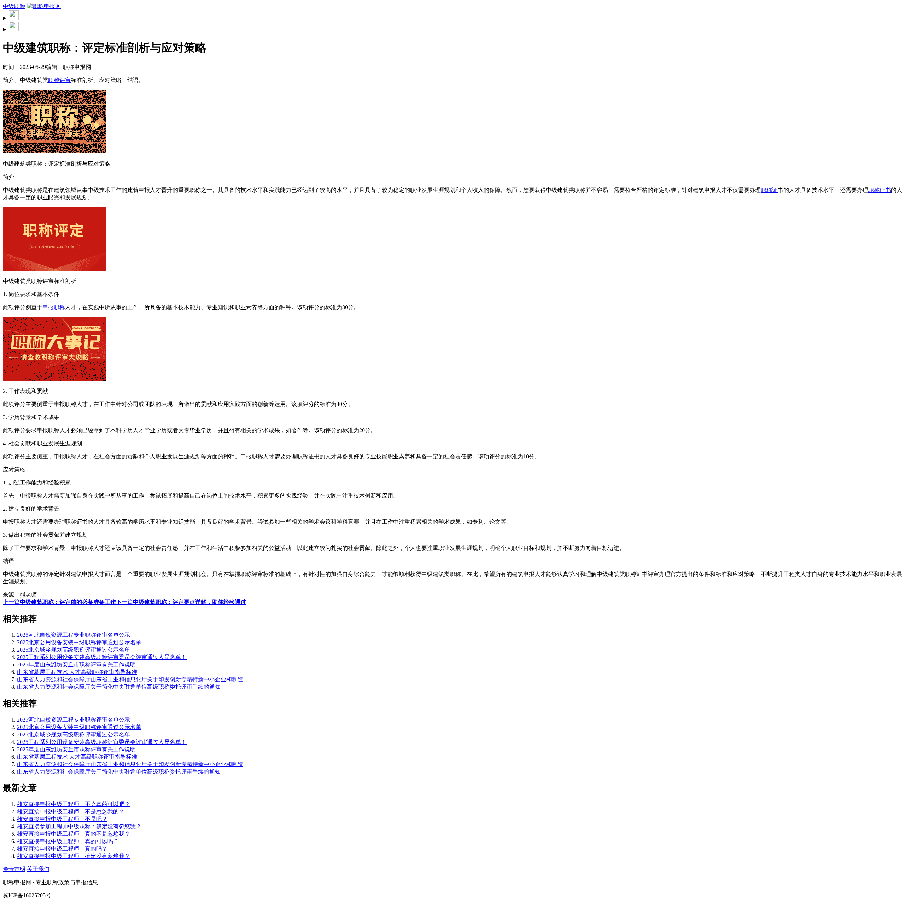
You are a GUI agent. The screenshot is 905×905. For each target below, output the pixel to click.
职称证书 (879, 190)
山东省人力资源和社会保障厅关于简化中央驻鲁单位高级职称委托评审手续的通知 (119, 687)
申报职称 (53, 307)
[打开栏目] (452, 27)
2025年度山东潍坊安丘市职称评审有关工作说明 (76, 665)
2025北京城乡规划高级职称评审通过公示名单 (73, 650)
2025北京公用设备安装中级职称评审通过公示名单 (79, 642)
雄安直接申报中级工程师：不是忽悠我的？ (70, 812)
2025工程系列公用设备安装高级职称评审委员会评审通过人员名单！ (102, 657)
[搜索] (452, 16)
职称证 (769, 190)
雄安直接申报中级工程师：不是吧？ (62, 819)
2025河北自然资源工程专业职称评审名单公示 (73, 635)
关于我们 (38, 869)
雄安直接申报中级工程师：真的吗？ (62, 849)
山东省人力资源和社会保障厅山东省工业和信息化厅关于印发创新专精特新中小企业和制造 (130, 679)
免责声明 (14, 869)
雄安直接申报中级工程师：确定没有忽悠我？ (73, 856)
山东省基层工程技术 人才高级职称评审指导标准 (77, 672)
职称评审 (59, 80)
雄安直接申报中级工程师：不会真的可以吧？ (73, 804)
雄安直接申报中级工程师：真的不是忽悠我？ (73, 834)
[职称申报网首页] (44, 6)
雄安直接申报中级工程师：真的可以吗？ (68, 841)
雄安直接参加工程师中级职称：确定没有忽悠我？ (79, 826)
